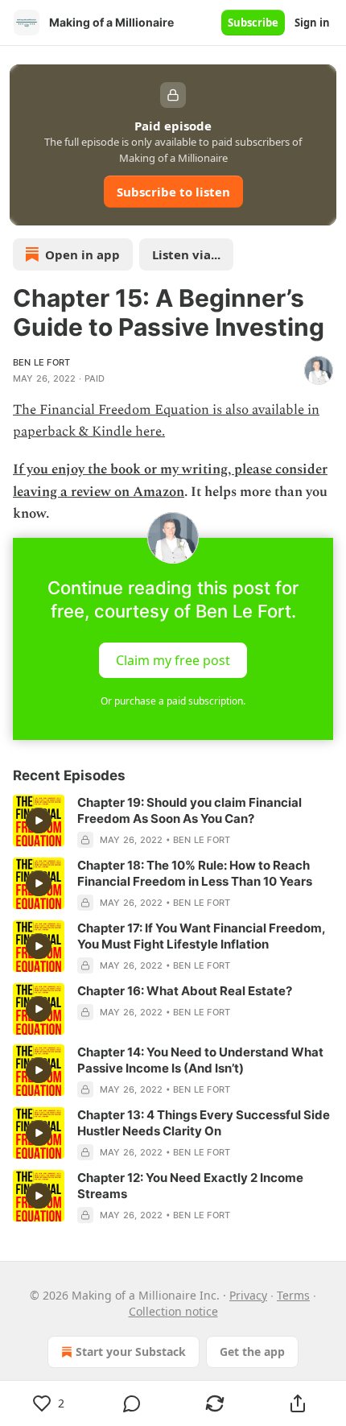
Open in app (82, 254)
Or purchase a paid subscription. (173, 701)
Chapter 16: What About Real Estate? (184, 990)
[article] (173, 821)
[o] (38, 820)
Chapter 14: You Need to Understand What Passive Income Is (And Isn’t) (200, 1060)
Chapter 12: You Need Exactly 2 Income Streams (190, 1185)
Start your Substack (131, 1351)
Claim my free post (173, 660)
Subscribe (253, 22)
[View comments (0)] (131, 1403)
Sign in (312, 22)
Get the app (252, 1351)
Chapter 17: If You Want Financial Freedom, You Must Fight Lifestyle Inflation (201, 936)
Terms (293, 1295)
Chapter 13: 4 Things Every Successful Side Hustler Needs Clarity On (203, 1123)
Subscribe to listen (173, 192)
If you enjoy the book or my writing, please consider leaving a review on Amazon (170, 480)
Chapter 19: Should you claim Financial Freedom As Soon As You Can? (189, 810)
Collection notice (173, 1311)
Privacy (248, 1295)
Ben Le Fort (41, 362)
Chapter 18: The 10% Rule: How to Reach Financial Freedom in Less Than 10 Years (194, 873)
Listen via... (186, 254)
